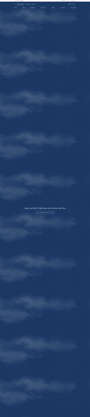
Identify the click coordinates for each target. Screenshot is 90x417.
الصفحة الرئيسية (73, 7)
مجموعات (53, 7)
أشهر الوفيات (32, 7)
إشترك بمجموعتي (20, 4)
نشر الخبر (33, 4)
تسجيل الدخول (28, 4)
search (14, 4)
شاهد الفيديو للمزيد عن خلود (41, 212)
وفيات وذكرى (62, 7)
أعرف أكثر (51, 212)
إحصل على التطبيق (73, 0)
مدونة (23, 7)
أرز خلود (15, 7)
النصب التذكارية (43, 7)
